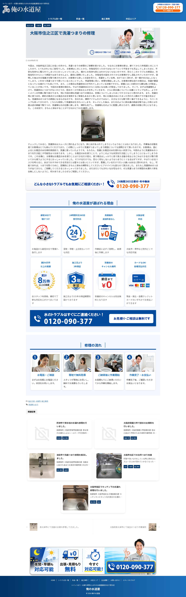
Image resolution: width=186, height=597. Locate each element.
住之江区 (31, 401)
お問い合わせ (115, 580)
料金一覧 (80, 18)
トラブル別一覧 (55, 18)
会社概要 (104, 580)
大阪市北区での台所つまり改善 (138, 454)
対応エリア (131, 18)
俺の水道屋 (93, 589)
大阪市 (38, 401)
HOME (53, 580)
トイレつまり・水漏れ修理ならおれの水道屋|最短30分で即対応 (93, 585)
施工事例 (106, 18)
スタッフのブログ (129, 580)
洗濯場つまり (33, 404)
